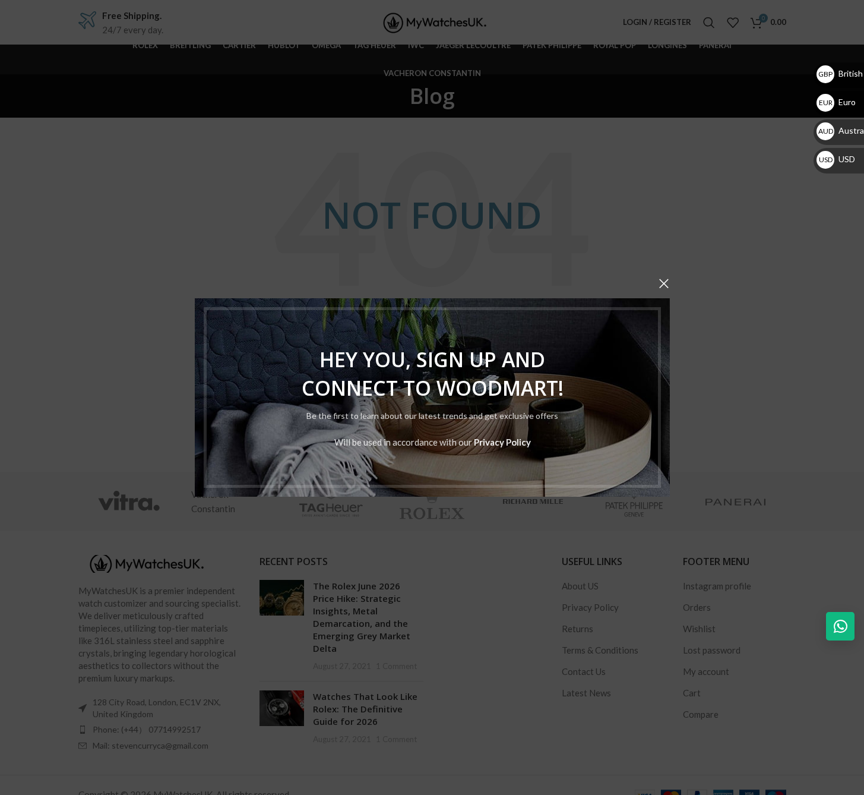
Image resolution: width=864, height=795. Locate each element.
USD (837, 159)
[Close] (664, 283)
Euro (837, 102)
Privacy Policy (501, 442)
